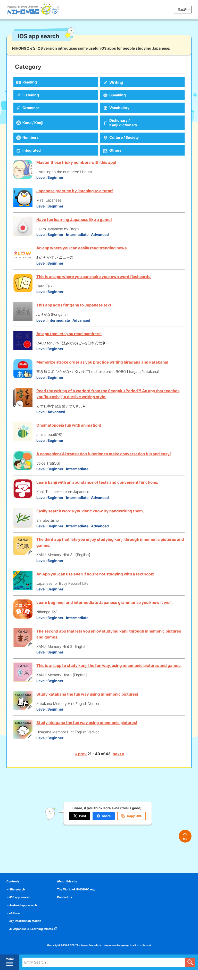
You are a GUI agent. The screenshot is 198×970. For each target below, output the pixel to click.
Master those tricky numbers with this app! (76, 162)
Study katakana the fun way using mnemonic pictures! (87, 694)
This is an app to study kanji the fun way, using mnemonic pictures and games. (109, 665)
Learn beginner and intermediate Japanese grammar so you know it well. (104, 602)
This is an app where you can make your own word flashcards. (93, 276)
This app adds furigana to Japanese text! (74, 305)
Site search (17, 889)
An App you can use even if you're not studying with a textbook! (95, 574)
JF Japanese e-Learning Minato (31, 929)
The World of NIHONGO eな (76, 889)
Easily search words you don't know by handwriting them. (90, 511)
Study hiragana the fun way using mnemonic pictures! (86, 722)
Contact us (64, 897)
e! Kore (14, 913)
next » (118, 753)
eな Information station (25, 921)
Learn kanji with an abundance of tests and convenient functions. (97, 482)
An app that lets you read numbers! (69, 333)
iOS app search (19, 897)
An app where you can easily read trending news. (82, 247)
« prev (81, 753)
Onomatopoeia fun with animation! (68, 425)
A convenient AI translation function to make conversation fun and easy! (103, 453)
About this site (67, 881)
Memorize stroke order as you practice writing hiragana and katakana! (102, 362)
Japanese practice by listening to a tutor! (74, 190)
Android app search (23, 905)
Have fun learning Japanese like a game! (74, 219)
